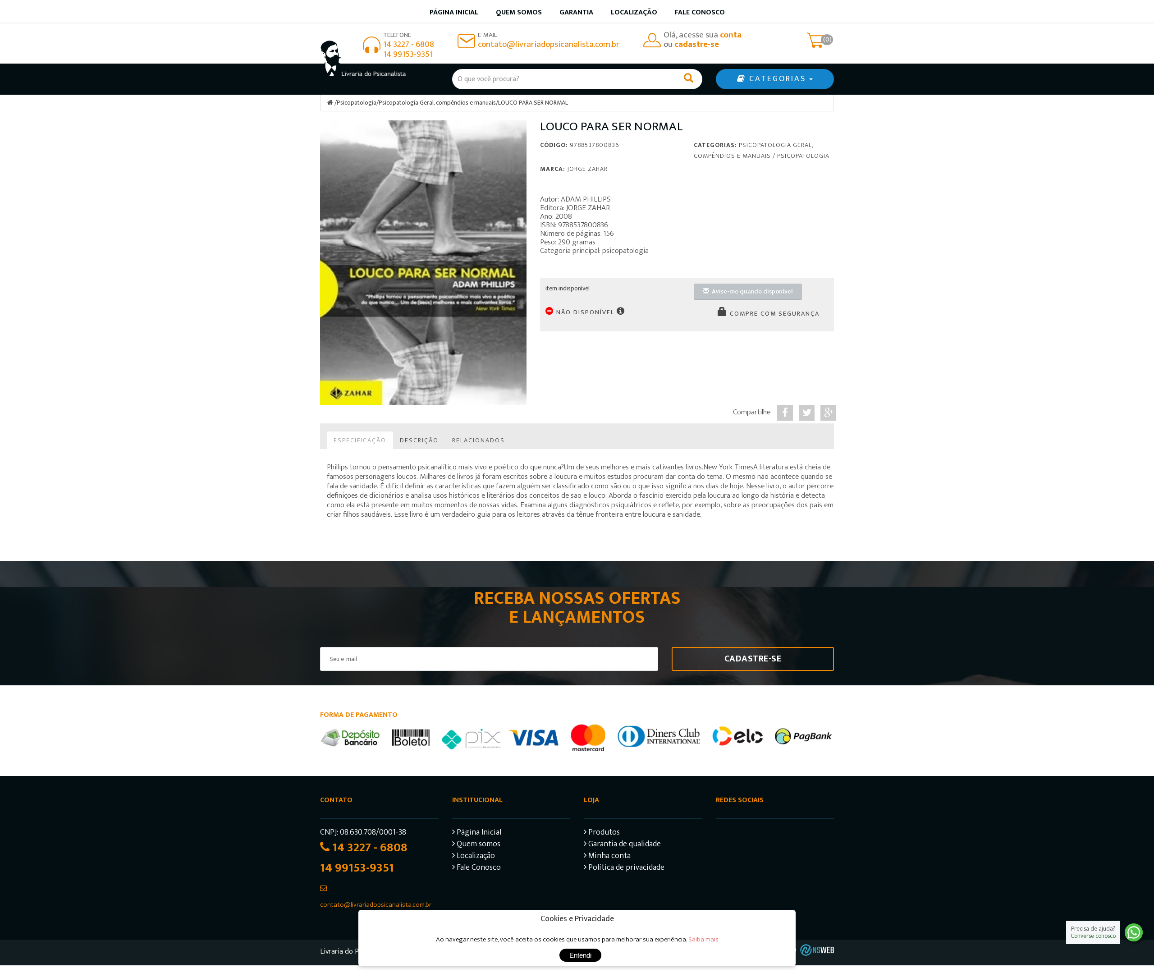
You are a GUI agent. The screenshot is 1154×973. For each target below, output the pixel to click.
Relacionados (478, 440)
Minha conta (608, 857)
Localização (634, 12)
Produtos (603, 833)
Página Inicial (478, 833)
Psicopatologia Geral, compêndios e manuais (437, 102)
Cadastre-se (753, 658)
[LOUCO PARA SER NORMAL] (423, 262)
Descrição (419, 440)
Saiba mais (703, 939)
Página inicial (454, 12)
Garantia (576, 12)
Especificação (360, 440)
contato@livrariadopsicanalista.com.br (548, 44)
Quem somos (519, 12)
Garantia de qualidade (623, 845)
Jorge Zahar (587, 169)
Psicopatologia (356, 102)
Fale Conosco (700, 12)
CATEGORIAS (777, 79)
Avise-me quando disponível (751, 291)
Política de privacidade (625, 868)
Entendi (580, 955)
